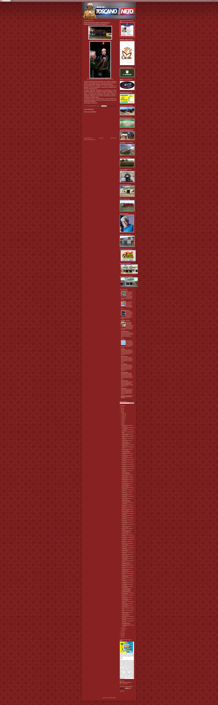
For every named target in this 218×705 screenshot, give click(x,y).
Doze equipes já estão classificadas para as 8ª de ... (127, 492)
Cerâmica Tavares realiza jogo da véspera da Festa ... (126, 494)
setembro (123, 417)
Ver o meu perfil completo (124, 683)
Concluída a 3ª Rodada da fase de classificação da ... (126, 441)
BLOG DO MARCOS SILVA (125, 310)
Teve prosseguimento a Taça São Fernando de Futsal (126, 486)
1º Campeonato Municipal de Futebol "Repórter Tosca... (127, 559)
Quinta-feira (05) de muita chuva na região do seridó (126, 597)
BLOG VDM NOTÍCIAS (124, 372)
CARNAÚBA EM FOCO (124, 331)
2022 (122, 407)
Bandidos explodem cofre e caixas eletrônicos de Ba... (126, 550)
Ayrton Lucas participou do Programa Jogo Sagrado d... (127, 477)
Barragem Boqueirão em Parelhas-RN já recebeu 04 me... (127, 593)
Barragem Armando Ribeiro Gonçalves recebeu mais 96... (127, 512)
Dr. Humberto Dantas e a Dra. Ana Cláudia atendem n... (126, 600)
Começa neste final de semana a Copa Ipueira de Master (127, 557)
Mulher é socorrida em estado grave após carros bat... (127, 475)
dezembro (123, 413)
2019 (122, 411)
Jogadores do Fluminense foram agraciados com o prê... (126, 563)
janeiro (123, 630)
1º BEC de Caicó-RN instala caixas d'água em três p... (126, 606)
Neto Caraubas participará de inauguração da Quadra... (126, 451)
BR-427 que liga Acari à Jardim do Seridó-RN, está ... (126, 456)
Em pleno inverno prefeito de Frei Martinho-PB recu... (126, 570)
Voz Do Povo (123, 339)
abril (122, 424)
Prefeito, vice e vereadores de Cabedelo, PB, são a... (126, 615)
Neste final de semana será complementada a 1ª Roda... (126, 501)
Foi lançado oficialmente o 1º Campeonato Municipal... (125, 473)
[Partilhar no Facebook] (105, 106)
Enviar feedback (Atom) (91, 139)
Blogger (114, 697)
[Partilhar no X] (104, 106)
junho (123, 421)
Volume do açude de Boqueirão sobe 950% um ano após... (127, 509)
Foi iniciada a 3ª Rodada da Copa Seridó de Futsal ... (126, 499)
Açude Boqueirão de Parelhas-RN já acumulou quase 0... (127, 555)
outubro (123, 416)
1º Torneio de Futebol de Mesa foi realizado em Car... (126, 533)
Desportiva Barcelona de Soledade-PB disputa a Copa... (127, 445)
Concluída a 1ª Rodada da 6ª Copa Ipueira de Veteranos (126, 484)
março (123, 627)
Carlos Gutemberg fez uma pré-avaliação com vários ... (126, 443)
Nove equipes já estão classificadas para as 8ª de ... (127, 529)
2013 (122, 637)
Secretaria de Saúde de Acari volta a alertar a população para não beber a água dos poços (127, 390)
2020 (122, 409)
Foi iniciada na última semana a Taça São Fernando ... (127, 503)
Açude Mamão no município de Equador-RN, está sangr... (126, 591)
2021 (122, 408)
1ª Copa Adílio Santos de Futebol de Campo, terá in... (127, 585)
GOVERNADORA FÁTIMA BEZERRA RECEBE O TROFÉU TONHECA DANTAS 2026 (129, 324)
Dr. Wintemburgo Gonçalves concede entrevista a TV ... (127, 454)
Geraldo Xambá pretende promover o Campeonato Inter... (127, 612)
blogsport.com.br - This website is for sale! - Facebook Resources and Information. (127, 396)
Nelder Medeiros (123, 388)
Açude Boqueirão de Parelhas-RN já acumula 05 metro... (127, 576)
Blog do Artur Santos (124, 380)
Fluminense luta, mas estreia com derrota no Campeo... (126, 527)
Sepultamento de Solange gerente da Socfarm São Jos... (127, 479)
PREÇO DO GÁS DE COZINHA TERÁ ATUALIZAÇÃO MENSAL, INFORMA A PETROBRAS (126, 374)
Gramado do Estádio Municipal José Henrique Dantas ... (127, 604)
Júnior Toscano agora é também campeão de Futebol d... (126, 531)
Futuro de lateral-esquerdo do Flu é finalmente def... (126, 516)
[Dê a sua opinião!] (102, 106)
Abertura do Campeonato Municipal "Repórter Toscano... (127, 449)
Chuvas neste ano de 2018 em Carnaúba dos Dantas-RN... (126, 589)
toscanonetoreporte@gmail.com (126, 682)
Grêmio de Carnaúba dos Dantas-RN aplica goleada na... (127, 434)
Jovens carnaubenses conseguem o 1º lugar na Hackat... (127, 522)
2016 (122, 633)
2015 (122, 634)
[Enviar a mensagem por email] (101, 106)
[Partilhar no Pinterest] (106, 106)
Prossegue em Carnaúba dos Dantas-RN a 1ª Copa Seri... (127, 544)
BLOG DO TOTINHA (124, 356)
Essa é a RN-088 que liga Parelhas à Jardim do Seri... (127, 426)
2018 (122, 412)
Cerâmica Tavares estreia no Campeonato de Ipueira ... (125, 623)
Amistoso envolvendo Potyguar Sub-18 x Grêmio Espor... (127, 488)
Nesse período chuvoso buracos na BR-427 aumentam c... (127, 428)
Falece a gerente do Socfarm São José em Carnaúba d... (127, 481)
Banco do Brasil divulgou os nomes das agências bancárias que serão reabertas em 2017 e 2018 (126, 366)
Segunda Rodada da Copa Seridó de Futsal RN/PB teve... (127, 587)
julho (122, 420)
